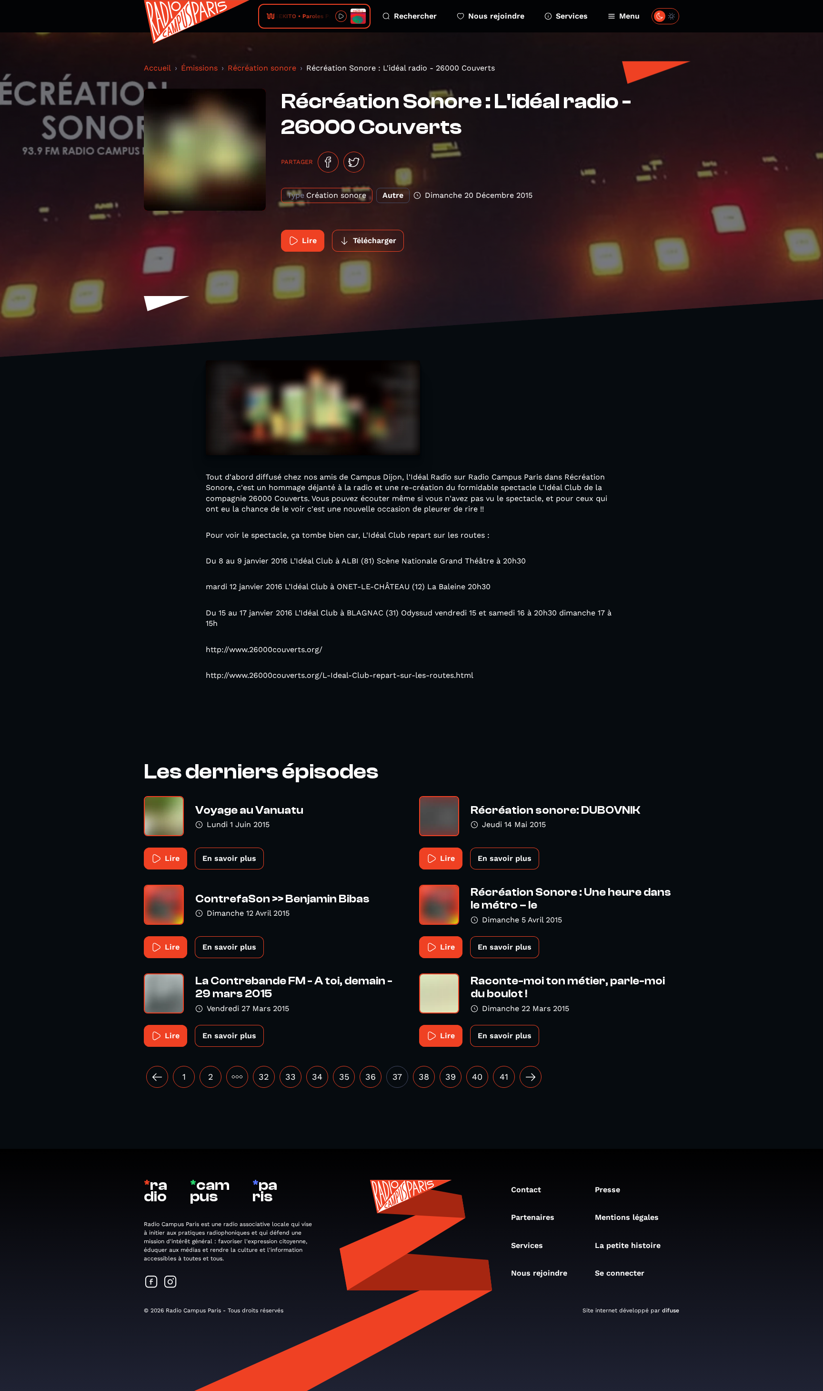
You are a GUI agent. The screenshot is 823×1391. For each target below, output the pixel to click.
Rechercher (415, 15)
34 (317, 1077)
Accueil (157, 67)
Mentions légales (627, 1217)
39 (450, 1077)
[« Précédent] (157, 1076)
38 (424, 1077)
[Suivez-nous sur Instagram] (170, 1282)
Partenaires (532, 1217)
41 (504, 1077)
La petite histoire (628, 1245)
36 (370, 1077)
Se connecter (619, 1273)
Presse (607, 1189)
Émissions (199, 67)
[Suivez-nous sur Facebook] (151, 1282)
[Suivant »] (530, 1076)
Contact (526, 1189)
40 (477, 1077)
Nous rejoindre (496, 15)
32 (264, 1077)
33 (290, 1077)
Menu (629, 15)
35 (344, 1077)
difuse (670, 1310)
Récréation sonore (262, 67)
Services (572, 15)
